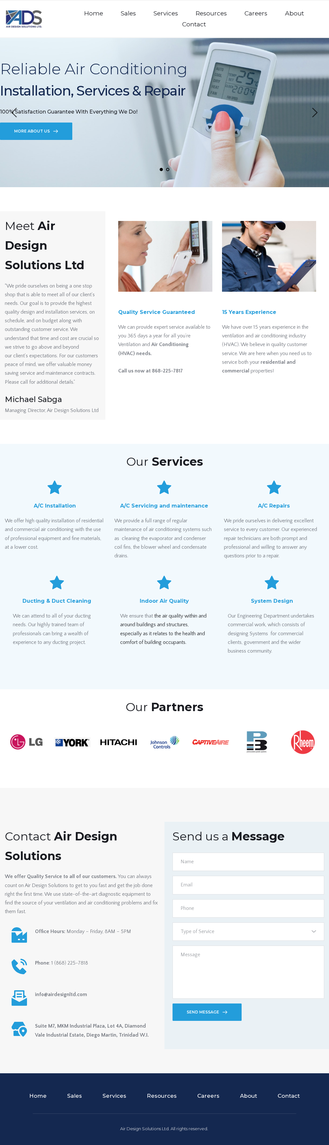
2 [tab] (167, 169)
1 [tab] (161, 169)
